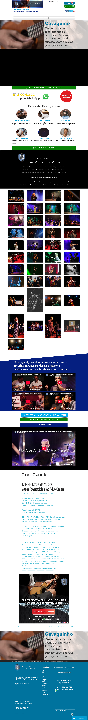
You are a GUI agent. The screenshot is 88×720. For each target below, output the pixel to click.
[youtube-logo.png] (74, 11)
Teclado (43, 674)
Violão (43, 678)
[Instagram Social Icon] (68, 11)
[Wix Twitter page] (72, 11)
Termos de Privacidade (19, 713)
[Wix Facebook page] (66, 11)
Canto (43, 671)
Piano (43, 676)
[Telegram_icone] (70, 11)
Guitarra (43, 672)
